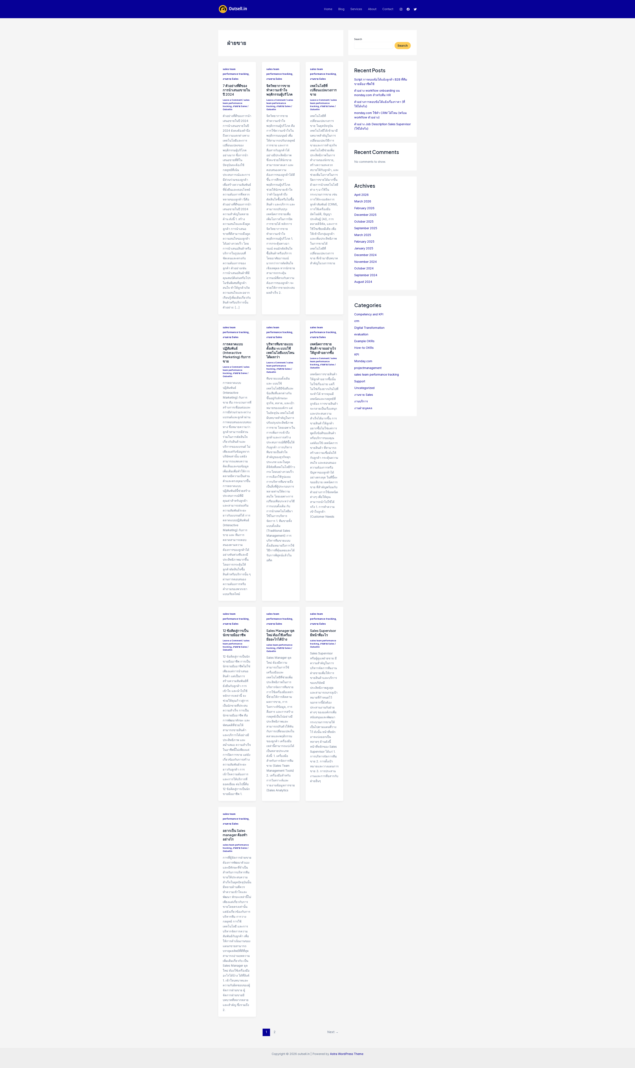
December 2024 (365, 255)
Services (356, 9)
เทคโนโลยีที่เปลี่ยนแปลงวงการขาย (323, 90)
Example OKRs (364, 341)
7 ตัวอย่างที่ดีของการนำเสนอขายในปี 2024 (236, 90)
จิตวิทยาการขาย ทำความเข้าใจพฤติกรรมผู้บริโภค (279, 90)
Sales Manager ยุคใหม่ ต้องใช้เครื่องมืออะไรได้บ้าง (280, 634)
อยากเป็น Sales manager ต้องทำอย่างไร (235, 834)
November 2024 (365, 261)
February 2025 (364, 241)
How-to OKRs (364, 347)
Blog (341, 9)
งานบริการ (361, 401)
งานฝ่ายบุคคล (363, 408)
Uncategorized (364, 388)
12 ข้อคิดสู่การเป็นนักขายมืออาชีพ (236, 632)
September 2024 (365, 275)
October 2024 (364, 268)
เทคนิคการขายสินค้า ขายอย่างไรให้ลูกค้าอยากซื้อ (323, 348)
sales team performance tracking (236, 103)
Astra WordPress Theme (346, 1054)
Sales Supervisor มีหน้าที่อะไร (323, 632)
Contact (387, 9)
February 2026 (364, 208)
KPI (356, 354)
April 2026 (361, 194)
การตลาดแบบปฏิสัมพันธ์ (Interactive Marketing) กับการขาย (237, 352)
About (372, 9)
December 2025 (365, 214)
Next (333, 1032)
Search (358, 39)
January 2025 (363, 248)
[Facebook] (408, 9)
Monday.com (363, 361)
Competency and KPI (368, 314)
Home (328, 9)
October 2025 (364, 221)
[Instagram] (401, 9)
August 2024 (363, 281)
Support (359, 381)
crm (356, 321)
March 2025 (362, 235)
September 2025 (365, 228)
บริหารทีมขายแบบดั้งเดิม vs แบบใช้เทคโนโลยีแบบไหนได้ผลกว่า (280, 350)
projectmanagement (367, 367)
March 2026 (362, 201)
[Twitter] (415, 9)
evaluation (361, 334)
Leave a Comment (232, 100)
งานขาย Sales (230, 78)
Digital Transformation (369, 327)
